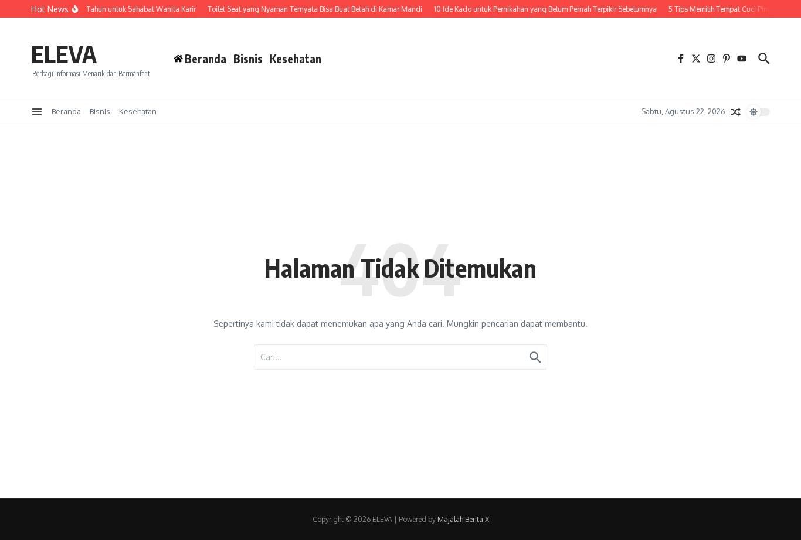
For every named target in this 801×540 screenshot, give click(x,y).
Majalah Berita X (463, 519)
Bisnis (248, 59)
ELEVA (64, 54)
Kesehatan (295, 59)
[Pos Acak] (736, 112)
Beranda (66, 111)
